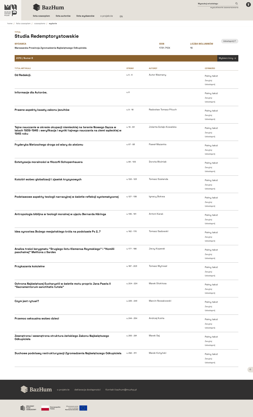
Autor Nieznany (157, 74)
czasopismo (39, 23)
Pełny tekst (211, 75)
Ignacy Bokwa (157, 196)
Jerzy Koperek (157, 248)
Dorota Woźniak (158, 161)
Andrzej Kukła (156, 318)
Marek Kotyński (157, 353)
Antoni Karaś (156, 214)
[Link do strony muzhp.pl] (10, 10)
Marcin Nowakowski (160, 301)
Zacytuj (208, 80)
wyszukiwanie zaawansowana (224, 7)
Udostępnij (210, 84)
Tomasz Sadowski (158, 231)
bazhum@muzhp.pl (126, 389)
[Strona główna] (48, 7)
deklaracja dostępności (87, 389)
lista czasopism (23, 23)
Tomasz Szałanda (158, 179)
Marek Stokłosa (157, 283)
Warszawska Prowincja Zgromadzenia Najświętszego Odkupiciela (51, 47)
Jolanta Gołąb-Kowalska (162, 127)
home (9, 23)
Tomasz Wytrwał (158, 266)
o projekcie (106, 15)
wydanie (53, 23)
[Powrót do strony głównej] (36, 390)
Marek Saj (154, 335)
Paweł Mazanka (157, 144)
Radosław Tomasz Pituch (163, 109)
